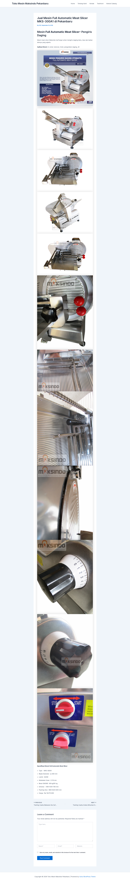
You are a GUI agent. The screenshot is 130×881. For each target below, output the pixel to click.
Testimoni (100, 3)
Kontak (92, 3)
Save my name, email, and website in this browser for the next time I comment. (63, 852)
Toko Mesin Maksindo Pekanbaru (30, 3)
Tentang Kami (82, 3)
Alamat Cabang (111, 3)
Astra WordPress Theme (87, 876)
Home (73, 3)
